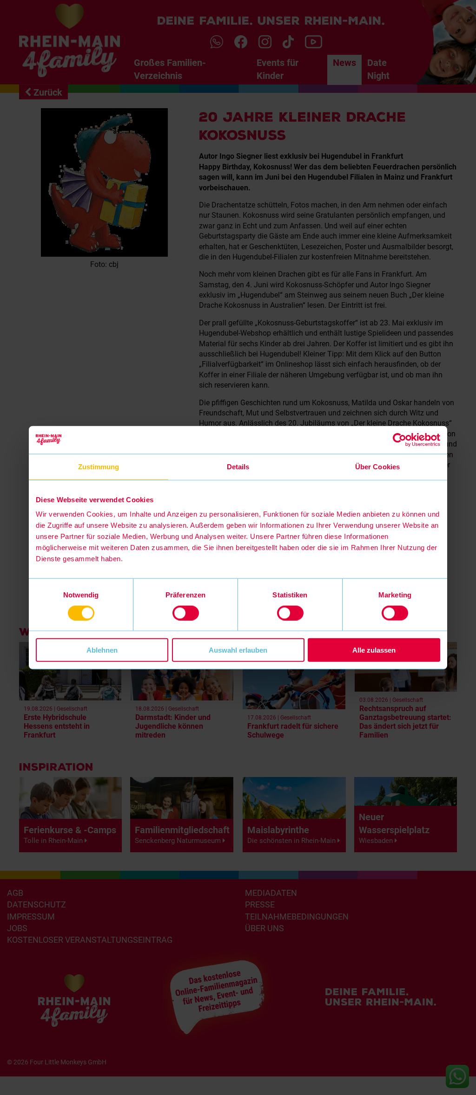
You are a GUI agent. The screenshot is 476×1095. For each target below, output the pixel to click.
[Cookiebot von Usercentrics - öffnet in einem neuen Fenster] (399, 440)
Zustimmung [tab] (98, 466)
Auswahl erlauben (238, 650)
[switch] (185, 612)
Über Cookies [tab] (377, 466)
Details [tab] (238, 466)
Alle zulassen (374, 650)
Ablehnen (102, 650)
